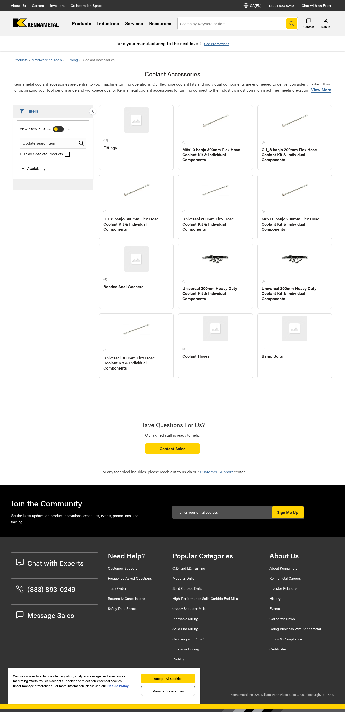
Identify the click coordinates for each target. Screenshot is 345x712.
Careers (38, 5)
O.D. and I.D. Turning (189, 568)
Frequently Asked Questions (130, 578)
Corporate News (282, 618)
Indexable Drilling (186, 648)
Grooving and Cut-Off (189, 638)
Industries (108, 23)
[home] (36, 25)
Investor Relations (283, 588)
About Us (18, 5)
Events (274, 608)
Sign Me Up (287, 512)
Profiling (179, 658)
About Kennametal (283, 568)
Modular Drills (183, 578)
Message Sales (50, 615)
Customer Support (122, 568)
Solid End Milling (185, 628)
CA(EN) (256, 5)
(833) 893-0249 (281, 5)
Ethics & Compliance (285, 638)
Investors (57, 5)
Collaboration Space (86, 5)
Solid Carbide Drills (187, 588)
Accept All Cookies (168, 678)
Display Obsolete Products (42, 153)
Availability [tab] (36, 168)
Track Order (117, 588)
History (275, 598)
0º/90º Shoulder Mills (189, 608)
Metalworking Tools (47, 59)
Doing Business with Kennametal (295, 628)
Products (81, 23)
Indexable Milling (185, 618)
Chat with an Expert (317, 5)
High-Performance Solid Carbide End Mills (205, 598)
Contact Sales (172, 448)
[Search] (291, 23)
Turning (72, 59)
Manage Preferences (168, 691)
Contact (308, 26)
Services (134, 23)
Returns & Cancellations (126, 598)
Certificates (278, 648)
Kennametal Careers (285, 578)
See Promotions (216, 43)
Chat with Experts (55, 563)
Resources (160, 23)
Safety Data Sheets (122, 608)
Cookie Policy (118, 685)
